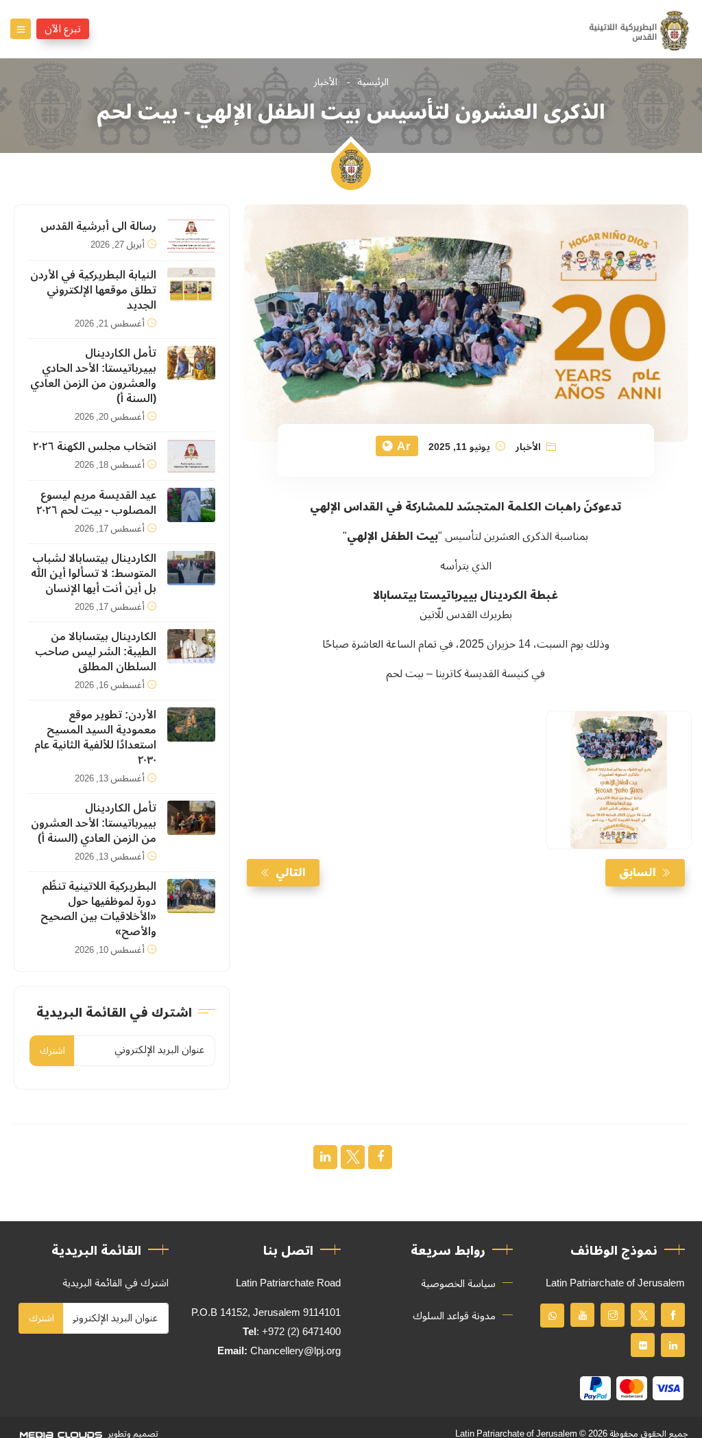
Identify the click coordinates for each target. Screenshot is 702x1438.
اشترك (52, 1051)
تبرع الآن (63, 29)
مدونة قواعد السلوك (454, 1316)
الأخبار (325, 82)
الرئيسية (373, 82)
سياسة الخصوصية (458, 1284)
